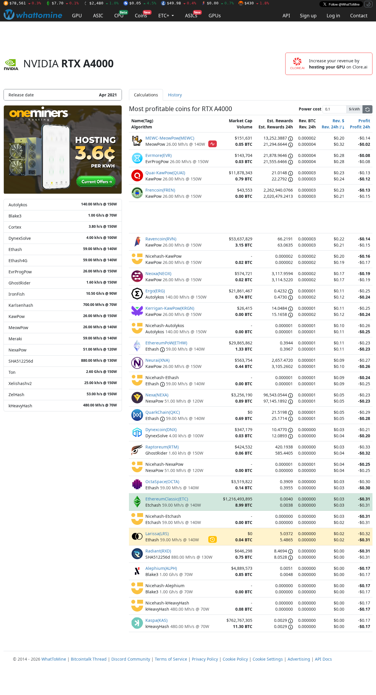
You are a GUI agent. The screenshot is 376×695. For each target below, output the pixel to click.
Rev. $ (338, 120)
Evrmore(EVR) (158, 155)
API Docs (323, 659)
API (286, 15)
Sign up (308, 15)
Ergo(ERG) (155, 291)
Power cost (310, 109)
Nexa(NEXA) (156, 395)
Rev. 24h (331, 127)
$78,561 (25, 3)
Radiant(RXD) (158, 551)
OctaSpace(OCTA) (162, 481)
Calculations (146, 95)
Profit (364, 120)
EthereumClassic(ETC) (166, 499)
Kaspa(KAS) (156, 620)
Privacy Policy (205, 659)
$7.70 (65, 3)
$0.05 (142, 3)
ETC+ (164, 15)
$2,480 (104, 3)
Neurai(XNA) (157, 360)
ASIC (98, 15)
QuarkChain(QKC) (162, 412)
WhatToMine (53, 659)
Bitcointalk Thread (89, 659)
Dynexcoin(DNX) (161, 429)
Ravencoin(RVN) (160, 239)
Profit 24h (360, 127)
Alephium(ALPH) (161, 568)
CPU (120, 14)
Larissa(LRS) (157, 533)
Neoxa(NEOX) (158, 273)
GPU (77, 15)
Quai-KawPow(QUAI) (165, 172)
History (175, 95)
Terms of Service (171, 659)
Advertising (299, 659)
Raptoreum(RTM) (162, 447)
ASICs (193, 14)
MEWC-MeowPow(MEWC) (169, 138)
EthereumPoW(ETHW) (166, 343)
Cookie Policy (235, 659)
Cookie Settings (268, 659)
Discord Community (130, 659)
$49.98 (181, 3)
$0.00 (220, 3)
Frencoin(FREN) (160, 190)
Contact (358, 15)
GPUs (215, 15)
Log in (333, 15)
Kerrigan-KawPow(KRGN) (169, 308)
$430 (256, 3)
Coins (142, 14)
